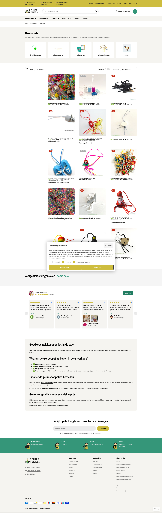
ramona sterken (94, 323)
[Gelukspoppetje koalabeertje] (92, 87)
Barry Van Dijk (40, 316)
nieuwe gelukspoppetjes (47, 383)
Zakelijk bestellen (99, 3)
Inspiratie (119, 3)
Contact (125, 3)
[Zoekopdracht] (96, 11)
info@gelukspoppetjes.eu (33, 471)
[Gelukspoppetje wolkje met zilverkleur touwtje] (124, 122)
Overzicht (109, 245)
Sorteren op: (116, 69)
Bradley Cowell (66, 316)
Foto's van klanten (110, 3)
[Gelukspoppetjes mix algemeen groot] (61, 87)
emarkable (47, 508)
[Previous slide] (26, 313)
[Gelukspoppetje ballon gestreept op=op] (61, 241)
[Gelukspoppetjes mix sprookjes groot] (124, 162)
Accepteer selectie (64, 267)
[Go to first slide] (135, 313)
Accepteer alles (97, 267)
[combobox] (70, 11)
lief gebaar (38, 385)
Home (26, 24)
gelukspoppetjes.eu (41, 292)
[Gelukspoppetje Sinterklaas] (124, 201)
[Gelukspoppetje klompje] (92, 122)
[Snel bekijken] (72, 78)
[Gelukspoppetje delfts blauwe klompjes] (61, 162)
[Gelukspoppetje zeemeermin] (92, 162)
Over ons (90, 3)
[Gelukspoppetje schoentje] (92, 201)
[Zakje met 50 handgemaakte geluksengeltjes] (61, 201)
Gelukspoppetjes (33, 508)
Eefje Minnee (119, 316)
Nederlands (132, 3)
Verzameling (33, 24)
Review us (128, 293)
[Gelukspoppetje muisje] (61, 122)
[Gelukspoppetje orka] (124, 87)
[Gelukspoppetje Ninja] (92, 241)
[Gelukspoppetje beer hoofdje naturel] (124, 241)
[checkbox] (54, 262)
